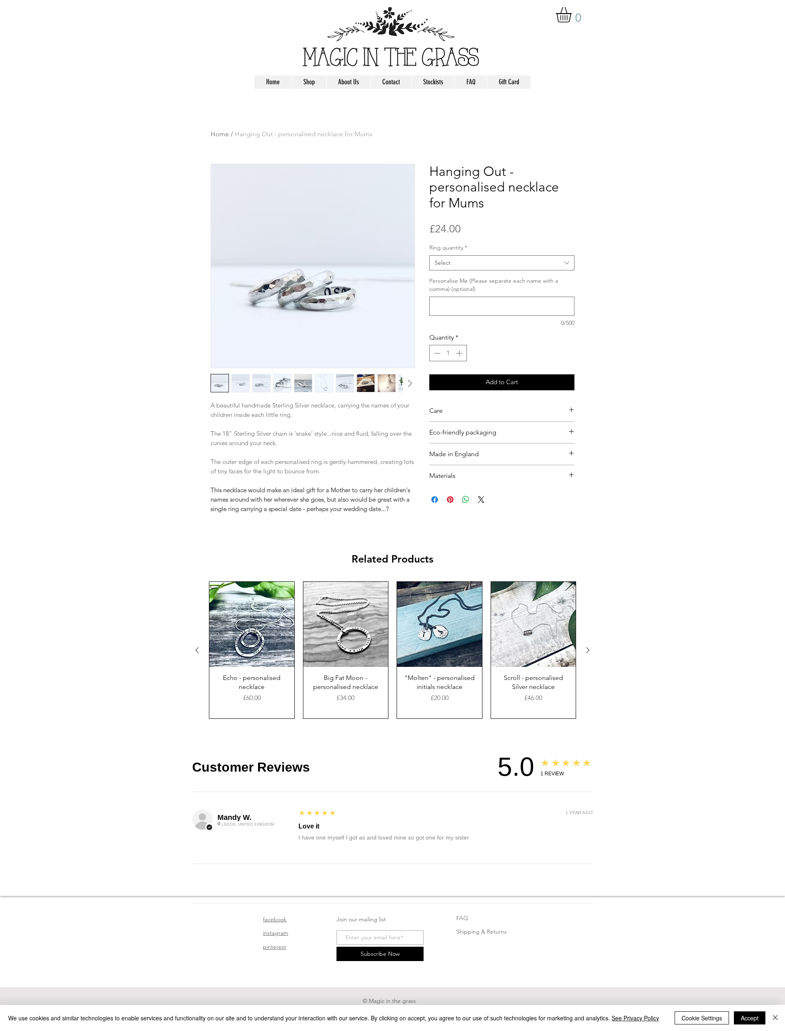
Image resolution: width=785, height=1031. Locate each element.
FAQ (462, 918)
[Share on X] (481, 499)
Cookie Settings (702, 1018)
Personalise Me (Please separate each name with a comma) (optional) (493, 285)
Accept (749, 1018)
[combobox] (501, 263)
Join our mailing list (361, 919)
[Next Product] (588, 650)
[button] (573, 15)
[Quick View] (251, 624)
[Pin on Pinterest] (450, 499)
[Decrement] (436, 353)
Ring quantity (448, 247)
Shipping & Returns (481, 931)
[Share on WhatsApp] (466, 499)
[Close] (775, 1017)
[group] (392, 650)
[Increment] (460, 353)
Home (220, 134)
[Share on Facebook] (435, 499)
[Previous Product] (197, 650)
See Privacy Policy (635, 1018)
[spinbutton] (448, 353)
